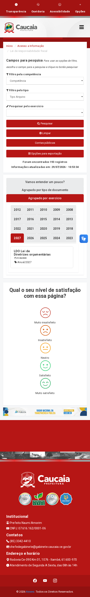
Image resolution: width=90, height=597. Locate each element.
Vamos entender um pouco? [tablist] (45, 182)
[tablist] (17, 238)
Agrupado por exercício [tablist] (45, 198)
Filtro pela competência (24, 74)
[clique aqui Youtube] (45, 580)
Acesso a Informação (30, 45)
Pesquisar (46, 123)
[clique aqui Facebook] (35, 580)
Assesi (30, 591)
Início (9, 45)
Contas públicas (45, 142)
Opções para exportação (46, 153)
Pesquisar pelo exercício (26, 106)
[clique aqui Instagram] (55, 580)
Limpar (46, 133)
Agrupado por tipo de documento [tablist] (45, 190)
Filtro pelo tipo (18, 90)
